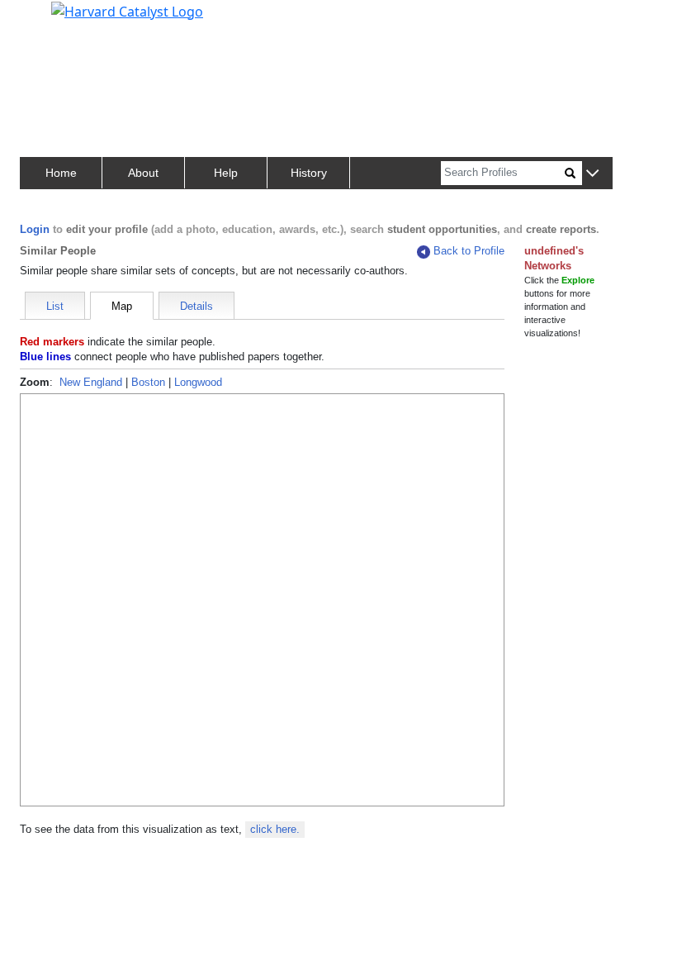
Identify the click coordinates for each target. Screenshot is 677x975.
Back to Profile (468, 251)
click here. (275, 829)
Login (35, 229)
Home (61, 172)
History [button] (309, 172)
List (55, 306)
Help (226, 172)
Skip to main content (68, 19)
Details (196, 306)
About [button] (143, 172)
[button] (592, 174)
